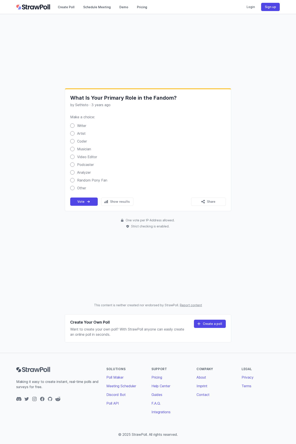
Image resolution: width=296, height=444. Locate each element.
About (201, 377)
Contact (203, 394)
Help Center (160, 386)
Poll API (112, 403)
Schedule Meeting (97, 7)
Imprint (202, 386)
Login (251, 7)
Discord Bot (116, 394)
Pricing (142, 7)
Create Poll (66, 7)
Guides (156, 394)
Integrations (161, 412)
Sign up (270, 7)
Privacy (248, 377)
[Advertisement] (148, 51)
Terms (246, 386)
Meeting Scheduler (121, 386)
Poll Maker (115, 377)
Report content (191, 305)
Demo (123, 7)
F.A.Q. (156, 403)
